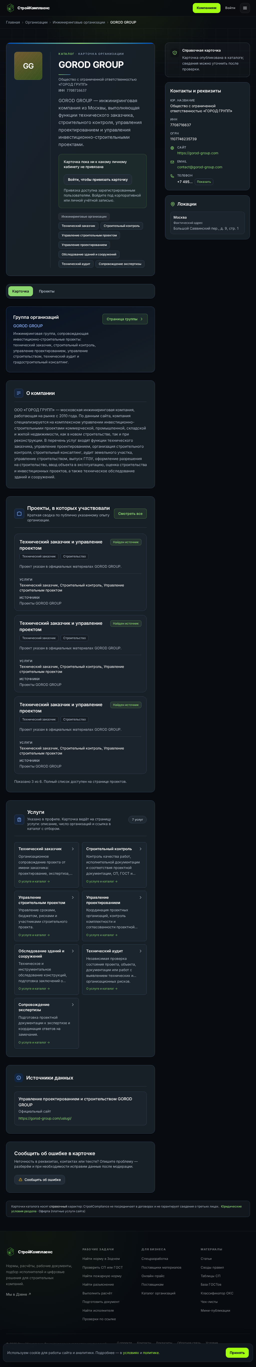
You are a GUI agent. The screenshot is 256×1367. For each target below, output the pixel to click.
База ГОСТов (211, 1284)
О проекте (124, 1343)
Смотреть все (130, 513)
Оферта (44, 1211)
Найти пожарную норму (102, 1276)
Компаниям (206, 8)
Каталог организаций (159, 1293)
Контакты (144, 1343)
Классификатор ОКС (217, 1293)
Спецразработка (155, 1259)
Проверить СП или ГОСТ (102, 1267)
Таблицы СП (210, 1276)
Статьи (206, 1259)
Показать (204, 182)
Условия (212, 1343)
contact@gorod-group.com (199, 167)
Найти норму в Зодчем (101, 1259)
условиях (131, 1352)
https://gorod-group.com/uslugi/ (45, 1118)
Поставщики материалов (161, 1267)
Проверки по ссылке (99, 1319)
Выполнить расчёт (97, 1293)
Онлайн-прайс (153, 1276)
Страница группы (122, 319)
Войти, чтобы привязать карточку (98, 179)
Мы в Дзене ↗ (18, 1294)
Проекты (46, 291)
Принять (237, 1352)
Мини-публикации (215, 1310)
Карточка (20, 291)
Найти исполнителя (98, 1310)
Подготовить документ (101, 1302)
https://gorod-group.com (197, 153)
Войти (230, 8)
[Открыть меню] (245, 8)
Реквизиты (164, 1343)
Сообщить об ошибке (42, 1179)
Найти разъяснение (98, 1284)
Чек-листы (209, 1302)
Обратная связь (189, 1343)
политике (151, 1352)
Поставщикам (153, 1284)
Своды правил (212, 1267)
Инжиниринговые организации (84, 216)
